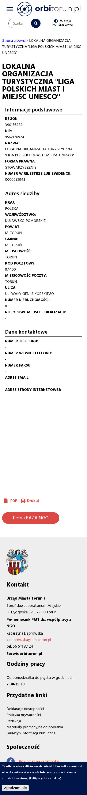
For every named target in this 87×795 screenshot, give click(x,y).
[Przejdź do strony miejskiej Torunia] (17, 573)
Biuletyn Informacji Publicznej (31, 733)
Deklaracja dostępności (25, 709)
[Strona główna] (48, 9)
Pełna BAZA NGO (31, 518)
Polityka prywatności (24, 715)
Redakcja (14, 721)
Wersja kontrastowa (62, 22)
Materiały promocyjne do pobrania (35, 727)
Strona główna (14, 41)
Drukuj (33, 501)
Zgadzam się (15, 788)
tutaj (43, 772)
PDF (13, 501)
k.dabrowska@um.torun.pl (29, 640)
